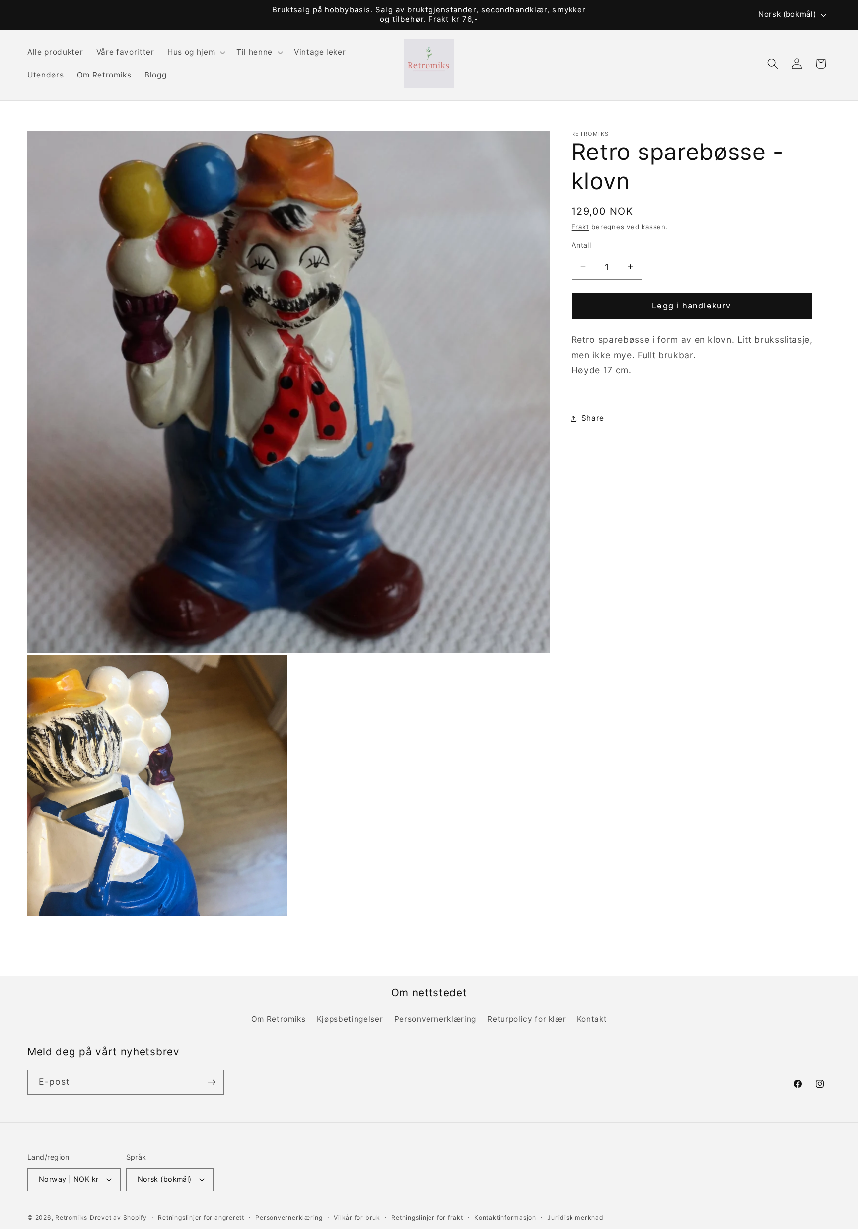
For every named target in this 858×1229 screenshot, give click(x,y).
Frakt (580, 226)
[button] (195, 52)
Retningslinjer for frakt (427, 1217)
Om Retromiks (278, 1019)
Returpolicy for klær (526, 1019)
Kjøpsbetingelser (350, 1019)
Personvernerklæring (435, 1019)
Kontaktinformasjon (505, 1217)
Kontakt (592, 1019)
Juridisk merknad (575, 1217)
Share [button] (592, 418)
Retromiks (71, 1217)
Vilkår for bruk (357, 1217)
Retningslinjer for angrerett (201, 1217)
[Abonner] (211, 1082)
